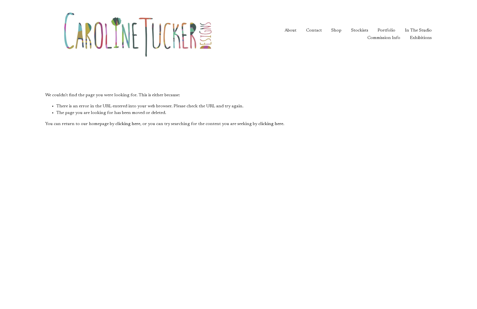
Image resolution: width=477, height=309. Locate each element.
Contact (314, 30)
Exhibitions (421, 38)
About (290, 30)
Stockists (359, 30)
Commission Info (383, 38)
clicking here (127, 124)
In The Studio (418, 30)
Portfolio (386, 30)
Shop (336, 30)
